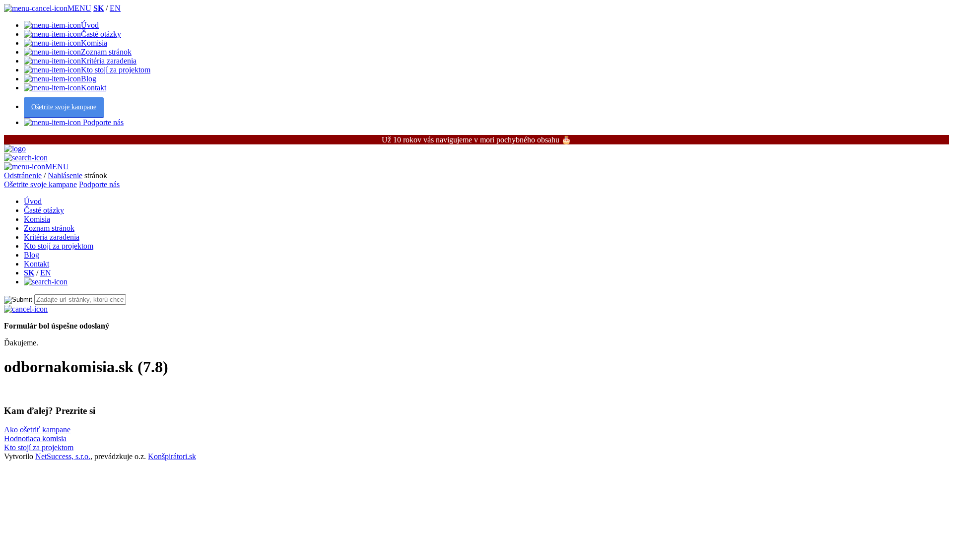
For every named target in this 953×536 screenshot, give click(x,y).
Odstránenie (23, 175)
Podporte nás (102, 122)
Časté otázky (101, 34)
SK (98, 8)
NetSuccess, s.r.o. (62, 456)
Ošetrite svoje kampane (63, 107)
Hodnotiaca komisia (35, 438)
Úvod (90, 25)
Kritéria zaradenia (108, 61)
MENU (79, 8)
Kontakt (93, 87)
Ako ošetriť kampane (37, 429)
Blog (88, 78)
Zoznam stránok (106, 52)
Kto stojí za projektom (115, 70)
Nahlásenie (65, 175)
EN (115, 8)
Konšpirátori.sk (172, 456)
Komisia (94, 43)
